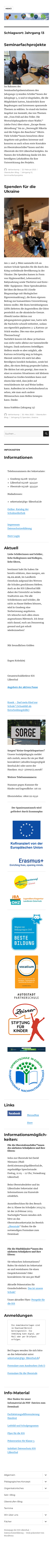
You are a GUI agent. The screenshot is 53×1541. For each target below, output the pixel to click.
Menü (9, 8)
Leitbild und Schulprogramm (23, 1425)
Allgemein (9, 1475)
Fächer (8, 1521)
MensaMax (33, 1115)
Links (9, 1105)
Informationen (18, 457)
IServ (30, 1122)
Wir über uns (11, 1515)
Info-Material (16, 1392)
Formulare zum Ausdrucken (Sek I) (26, 1365)
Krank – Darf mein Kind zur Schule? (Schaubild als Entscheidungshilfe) (22, 706)
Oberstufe (14, 1226)
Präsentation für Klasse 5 (21, 1440)
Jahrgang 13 (26, 172)
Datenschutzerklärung (19, 528)
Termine (8, 1508)
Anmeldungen (18, 1315)
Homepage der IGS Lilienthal (16, 1530)
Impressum (13, 524)
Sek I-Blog (9, 1495)
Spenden (26, 417)
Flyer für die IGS (16, 1433)
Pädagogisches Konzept (17, 1481)
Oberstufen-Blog (11, 172)
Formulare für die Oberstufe (22, 1373)
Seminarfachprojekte (25, 44)
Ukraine (34, 417)
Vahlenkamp (13, 169)
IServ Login (13, 536)
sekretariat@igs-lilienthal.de (23, 1358)
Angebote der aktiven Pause (22, 687)
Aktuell (11, 548)
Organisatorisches (14, 1488)
